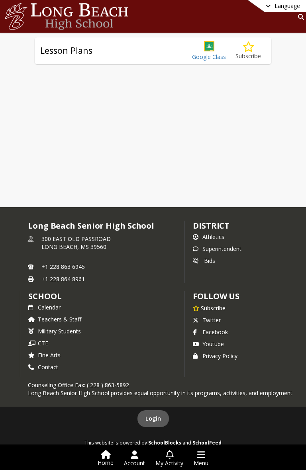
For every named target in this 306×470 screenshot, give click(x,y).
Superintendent (221, 249)
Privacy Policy (219, 356)
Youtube (213, 344)
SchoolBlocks (164, 442)
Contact (48, 367)
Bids (209, 260)
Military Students (59, 331)
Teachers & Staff (59, 319)
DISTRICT (211, 225)
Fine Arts (49, 355)
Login (153, 418)
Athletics (213, 237)
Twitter (211, 320)
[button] (209, 51)
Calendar (49, 307)
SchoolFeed (207, 442)
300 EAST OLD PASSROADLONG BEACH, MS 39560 (76, 243)
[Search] (299, 17)
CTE (43, 343)
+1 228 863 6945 (63, 266)
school (44, 296)
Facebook (215, 332)
